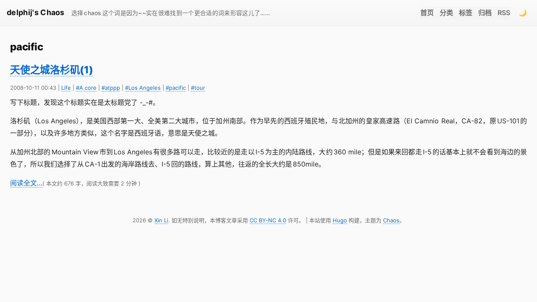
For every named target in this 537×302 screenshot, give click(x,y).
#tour (198, 87)
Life (66, 87)
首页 (427, 12)
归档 (485, 12)
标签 (465, 12)
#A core (86, 87)
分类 (446, 12)
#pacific (176, 87)
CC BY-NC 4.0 (268, 220)
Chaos (391, 220)
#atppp (111, 87)
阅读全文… (26, 183)
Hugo (340, 220)
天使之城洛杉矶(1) (51, 70)
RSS (504, 12)
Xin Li (161, 220)
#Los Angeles (143, 87)
